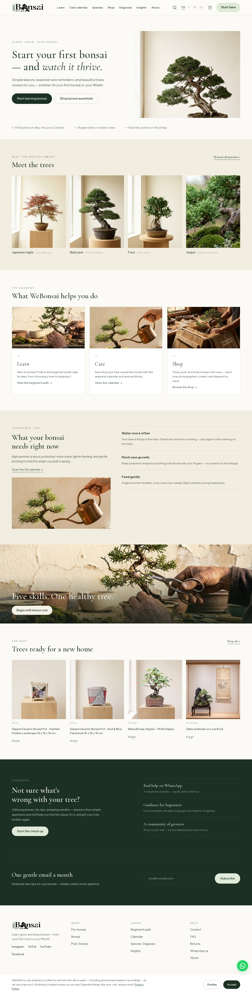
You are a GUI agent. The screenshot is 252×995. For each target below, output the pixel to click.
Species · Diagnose (143, 944)
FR (195, 7)
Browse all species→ (227, 157)
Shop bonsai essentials (76, 98)
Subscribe (227, 878)
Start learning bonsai (32, 98)
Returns (195, 944)
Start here (228, 7)
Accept (231, 984)
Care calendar (78, 7)
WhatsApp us (199, 951)
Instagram (18, 946)
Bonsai (75, 937)
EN (183, 7)
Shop (111, 7)
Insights (142, 7)
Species (97, 7)
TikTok (32, 946)
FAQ (193, 937)
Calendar (137, 937)
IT (189, 7)
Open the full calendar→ (27, 469)
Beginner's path (141, 929)
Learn (61, 7)
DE (201, 7)
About (155, 7)
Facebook (18, 954)
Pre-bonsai (78, 929)
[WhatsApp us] (242, 965)
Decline (212, 984)
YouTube (45, 946)
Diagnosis (125, 7)
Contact (195, 929)
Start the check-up (30, 831)
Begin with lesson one (32, 610)
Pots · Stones (79, 944)
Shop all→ (233, 641)
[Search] (175, 8)
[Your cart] (210, 7)
